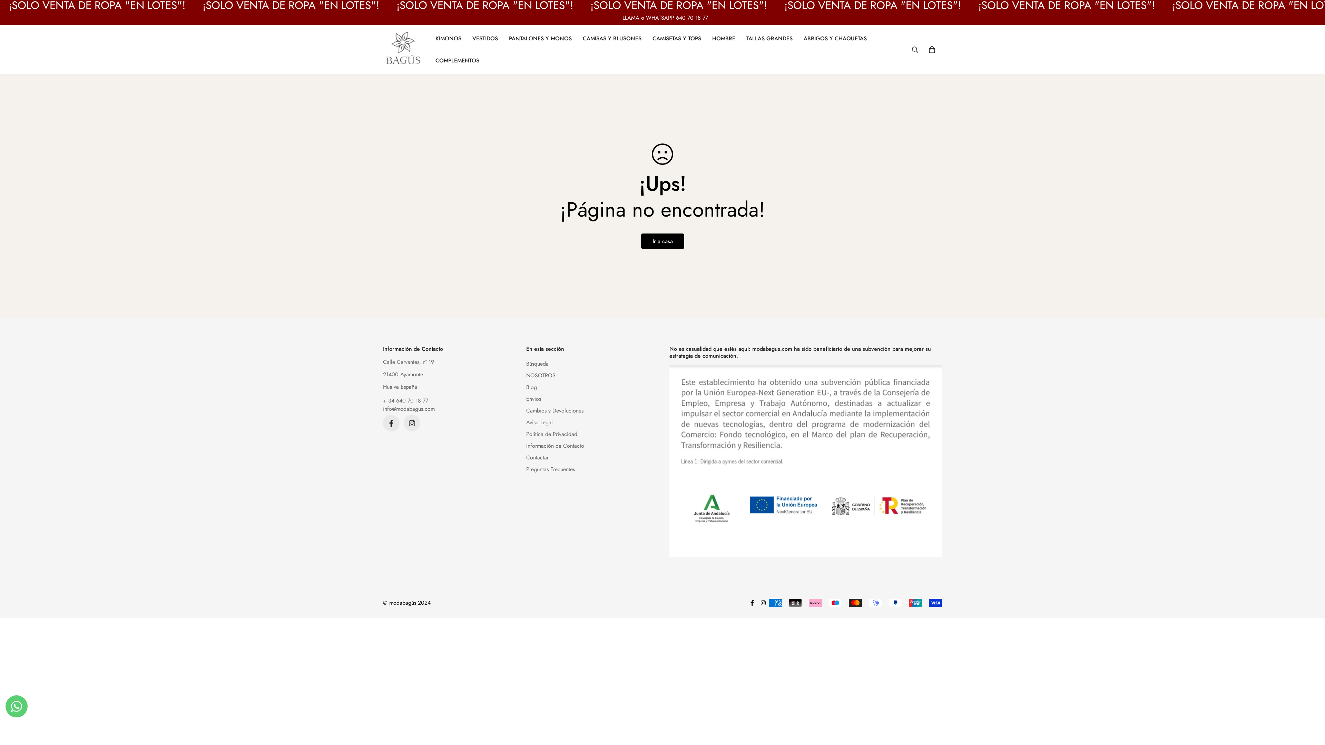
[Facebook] (391, 423)
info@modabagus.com (409, 409)
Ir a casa (662, 241)
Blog (531, 387)
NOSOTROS (541, 375)
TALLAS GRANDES (769, 38)
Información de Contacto (555, 446)
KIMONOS (448, 38)
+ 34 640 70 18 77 (405, 401)
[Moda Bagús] (403, 49)
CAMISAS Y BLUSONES (612, 38)
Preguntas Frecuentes (550, 469)
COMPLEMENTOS (457, 60)
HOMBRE (723, 38)
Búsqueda (537, 364)
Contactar (537, 457)
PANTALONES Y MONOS (540, 38)
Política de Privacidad (551, 434)
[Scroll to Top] (1311, 707)
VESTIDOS (485, 38)
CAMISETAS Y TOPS (676, 38)
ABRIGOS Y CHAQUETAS (835, 38)
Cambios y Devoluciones (554, 411)
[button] (932, 49)
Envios (533, 399)
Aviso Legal (539, 422)
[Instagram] (412, 423)
